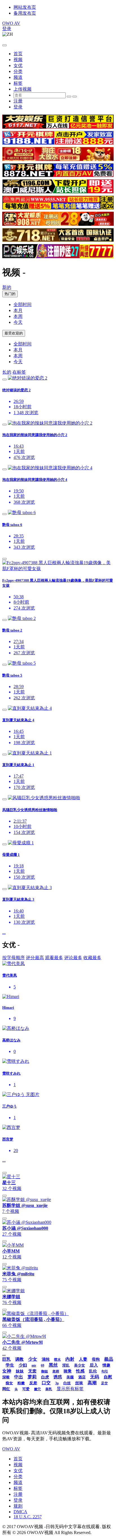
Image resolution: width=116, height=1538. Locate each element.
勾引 (104, 1371)
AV (11, 23)
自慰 (108, 1377)
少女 (32, 1359)
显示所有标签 (70, 1388)
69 (42, 1365)
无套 (32, 1371)
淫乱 (66, 1365)
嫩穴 (37, 1389)
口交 (46, 1382)
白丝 (67, 1383)
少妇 (23, 1365)
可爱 (26, 1389)
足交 (104, 1383)
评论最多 (73, 957)
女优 (18, 65)
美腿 (70, 1377)
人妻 (83, 1359)
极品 (108, 1359)
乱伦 (93, 1371)
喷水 (57, 1359)
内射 (69, 1359)
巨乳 (6, 1359)
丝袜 (79, 1383)
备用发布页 (25, 13)
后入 (94, 1365)
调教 (19, 1359)
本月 (18, 310)
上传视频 (23, 89)
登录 (6, 28)
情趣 (106, 1365)
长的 (6, 372)
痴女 (9, 1383)
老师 (55, 1371)
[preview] (4, 379)
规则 (18, 1506)
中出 (18, 1376)
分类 (18, 71)
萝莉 (32, 1376)
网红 (6, 1389)
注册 (18, 101)
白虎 (45, 1377)
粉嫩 (21, 1383)
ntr (34, 1365)
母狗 (96, 1359)
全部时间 (23, 304)
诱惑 (57, 1377)
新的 (6, 287)
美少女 (79, 1365)
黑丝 (53, 1365)
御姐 (44, 1371)
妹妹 (20, 1371)
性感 (80, 1371)
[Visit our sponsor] (58, 127)
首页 (18, 53)
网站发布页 (25, 7)
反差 (33, 1383)
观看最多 (54, 957)
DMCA (20, 1511)
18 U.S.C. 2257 (28, 1516)
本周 (18, 316)
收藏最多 (92, 957)
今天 (18, 322)
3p (57, 1383)
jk (16, 1389)
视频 (18, 59)
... (4, 932)
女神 (6, 1371)
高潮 (92, 1382)
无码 (94, 1376)
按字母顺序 (13, 957)
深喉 (6, 1377)
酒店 (82, 1377)
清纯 (46, 1359)
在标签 (19, 372)
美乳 (48, 1389)
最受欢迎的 (14, 333)
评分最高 (35, 957)
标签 (18, 83)
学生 (10, 1365)
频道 (18, 77)
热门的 (10, 294)
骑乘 (68, 1371)
